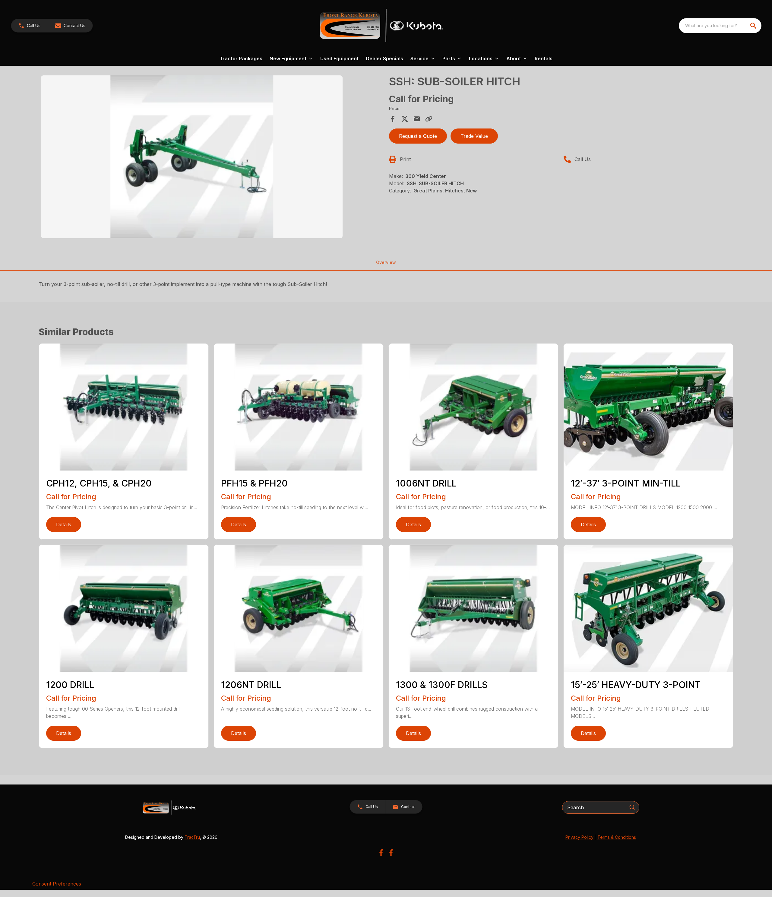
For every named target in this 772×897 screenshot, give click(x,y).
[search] (754, 26)
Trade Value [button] (474, 136)
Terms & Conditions (616, 837)
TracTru (192, 837)
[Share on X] (404, 118)
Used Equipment (339, 58)
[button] (29, 26)
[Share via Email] (416, 118)
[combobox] (720, 25)
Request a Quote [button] (418, 136)
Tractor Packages (241, 58)
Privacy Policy (579, 837)
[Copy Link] (428, 118)
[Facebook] (381, 852)
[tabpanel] (212, 157)
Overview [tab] (386, 262)
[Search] (632, 807)
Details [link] (63, 524)
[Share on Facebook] (392, 118)
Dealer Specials (384, 58)
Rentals (543, 58)
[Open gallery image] (192, 156)
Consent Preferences (56, 884)
